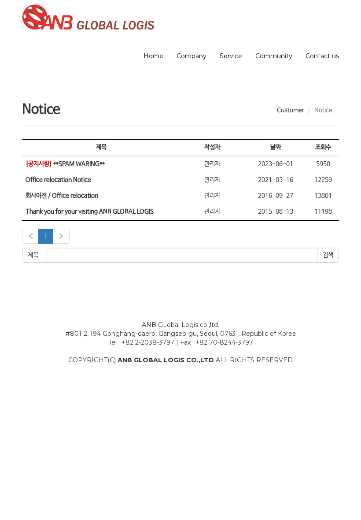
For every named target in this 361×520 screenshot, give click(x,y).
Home (153, 56)
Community (273, 56)
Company (191, 56)
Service (231, 56)
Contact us (322, 56)
